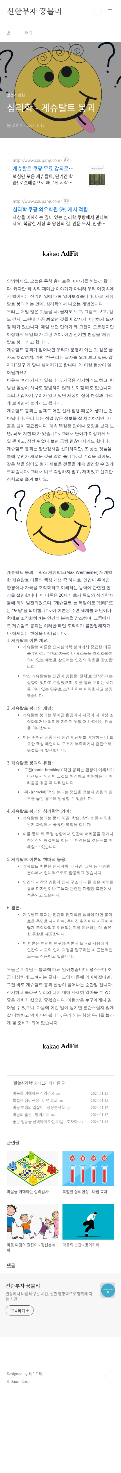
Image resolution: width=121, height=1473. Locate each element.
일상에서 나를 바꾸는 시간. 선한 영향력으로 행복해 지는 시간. (49, 1296)
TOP (109, 1375)
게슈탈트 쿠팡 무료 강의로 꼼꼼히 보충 (44, 168)
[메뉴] (110, 11)
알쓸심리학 (23, 1083)
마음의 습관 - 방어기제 (31, 1114)
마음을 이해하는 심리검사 (34, 1093)
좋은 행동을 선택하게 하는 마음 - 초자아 (45, 1121)
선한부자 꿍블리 (34, 11)
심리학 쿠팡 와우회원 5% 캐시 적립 (50, 209)
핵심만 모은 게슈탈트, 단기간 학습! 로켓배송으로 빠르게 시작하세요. (43, 179)
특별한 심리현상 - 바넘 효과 (35, 1100)
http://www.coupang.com (36, 160)
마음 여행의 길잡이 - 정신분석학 (39, 1107)
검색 (97, 11)
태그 (28, 32)
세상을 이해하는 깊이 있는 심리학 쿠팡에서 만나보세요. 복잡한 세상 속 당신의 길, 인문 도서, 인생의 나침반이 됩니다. (60, 220)
